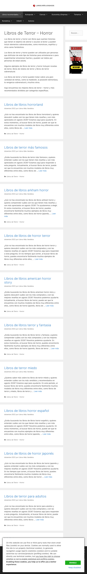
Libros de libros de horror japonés (29, 453)
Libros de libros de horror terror (27, 236)
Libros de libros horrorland (23, 104)
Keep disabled (75, 567)
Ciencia (42, 15)
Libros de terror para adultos (25, 496)
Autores (31, 21)
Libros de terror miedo (20, 368)
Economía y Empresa (59, 15)
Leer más (28, 128)
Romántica (6, 21)
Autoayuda (29, 15)
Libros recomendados (10, 15)
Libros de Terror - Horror (15, 134)
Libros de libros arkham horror (26, 190)
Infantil (19, 21)
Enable (72, 563)
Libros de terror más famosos (26, 147)
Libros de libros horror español (26, 411)
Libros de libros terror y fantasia (27, 325)
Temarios (77, 15)
